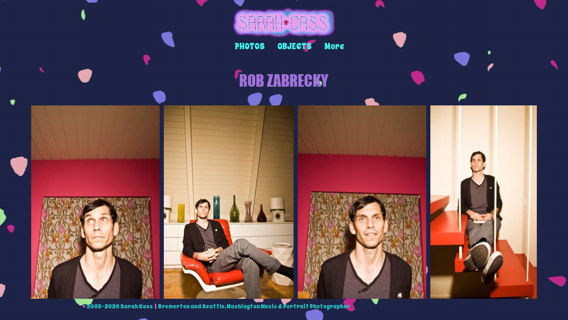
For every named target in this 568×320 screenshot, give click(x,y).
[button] (250, 46)
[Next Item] (523, 202)
